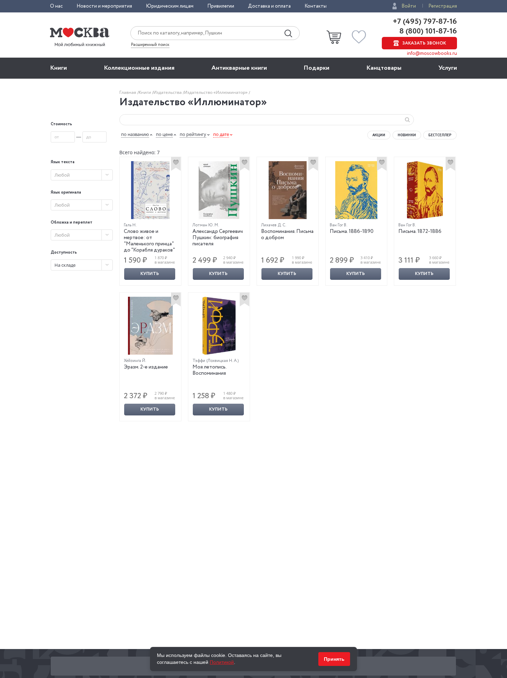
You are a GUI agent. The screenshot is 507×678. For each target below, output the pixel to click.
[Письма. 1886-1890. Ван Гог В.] (356, 190)
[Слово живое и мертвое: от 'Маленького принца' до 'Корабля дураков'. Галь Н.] (150, 190)
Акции (378, 134)
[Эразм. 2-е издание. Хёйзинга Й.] (150, 326)
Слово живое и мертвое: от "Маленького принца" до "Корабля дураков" (149, 241)
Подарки (316, 67)
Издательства (168, 92)
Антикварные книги (239, 67)
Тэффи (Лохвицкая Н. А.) (215, 361)
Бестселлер (439, 134)
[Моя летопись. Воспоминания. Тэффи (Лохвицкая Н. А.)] (219, 326)
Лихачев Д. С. (273, 225)
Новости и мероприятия (104, 6)
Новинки (407, 134)
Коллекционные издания (139, 67)
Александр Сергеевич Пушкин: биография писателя (217, 238)
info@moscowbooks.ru (432, 53)
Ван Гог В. (338, 225)
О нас (56, 6)
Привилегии (220, 6)
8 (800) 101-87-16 (427, 31)
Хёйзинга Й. (135, 361)
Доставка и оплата (269, 6)
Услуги (447, 67)
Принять (334, 659)
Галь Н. (130, 225)
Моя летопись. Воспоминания (209, 370)
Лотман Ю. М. (205, 225)
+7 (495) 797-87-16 (425, 22)
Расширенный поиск (150, 45)
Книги (58, 67)
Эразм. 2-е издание (146, 367)
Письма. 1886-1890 (352, 231)
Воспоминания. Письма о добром (287, 235)
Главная (128, 92)
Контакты (316, 6)
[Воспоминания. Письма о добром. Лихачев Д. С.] (287, 190)
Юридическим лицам (169, 6)
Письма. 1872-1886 (419, 231)
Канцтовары (383, 67)
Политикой (222, 662)
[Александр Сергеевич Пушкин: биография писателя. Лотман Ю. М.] (219, 190)
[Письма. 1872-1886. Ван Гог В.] (424, 190)
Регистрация (442, 6)
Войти (408, 6)
